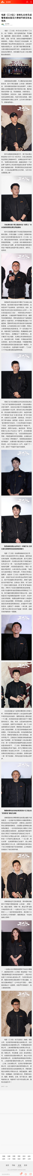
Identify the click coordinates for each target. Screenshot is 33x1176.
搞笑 (3, 1159)
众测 (29, 1159)
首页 (7, 1165)
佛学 (24, 1159)
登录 (25, 1165)
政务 (29, 1156)
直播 (8, 1156)
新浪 (24, 1156)
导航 (13, 1165)
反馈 (19, 1165)
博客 (19, 1156)
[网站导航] (31, 2)
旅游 (19, 1159)
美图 (13, 1156)
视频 (3, 1156)
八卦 (8, 1159)
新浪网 (8, 2)
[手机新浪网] (2, 2)
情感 (13, 1159)
